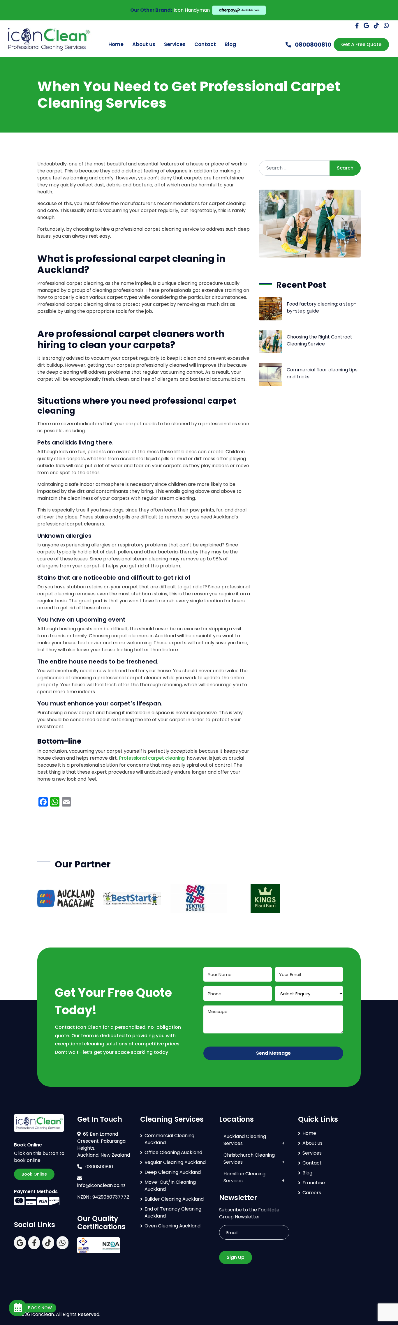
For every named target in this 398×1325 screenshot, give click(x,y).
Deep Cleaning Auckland (173, 1172)
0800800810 (312, 44)
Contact (205, 44)
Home (116, 44)
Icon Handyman (192, 10)
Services (175, 44)
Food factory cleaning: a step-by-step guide (321, 307)
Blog (230, 44)
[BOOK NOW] (18, 1308)
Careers (311, 1192)
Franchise (313, 1182)
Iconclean (42, 1314)
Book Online (34, 1174)
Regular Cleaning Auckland (175, 1162)
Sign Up (235, 1257)
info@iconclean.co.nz (101, 1185)
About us (143, 44)
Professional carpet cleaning (152, 758)
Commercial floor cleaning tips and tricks (322, 373)
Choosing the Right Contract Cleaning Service (319, 340)
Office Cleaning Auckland (173, 1152)
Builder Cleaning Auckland (174, 1199)
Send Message (273, 1053)
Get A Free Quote (361, 44)
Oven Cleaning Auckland (172, 1225)
